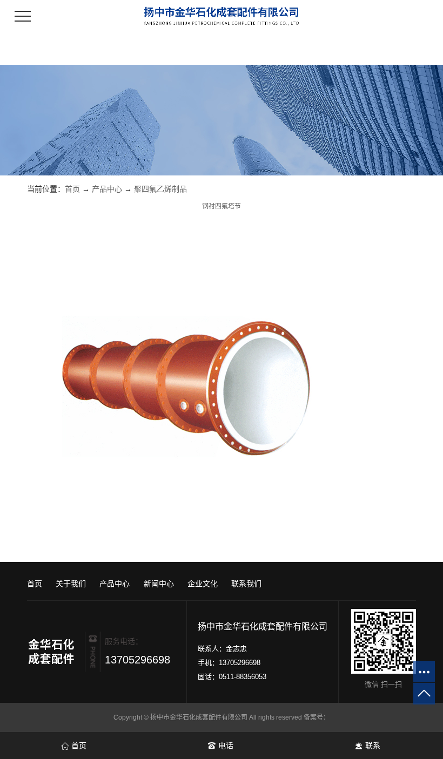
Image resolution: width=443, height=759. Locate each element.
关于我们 (71, 583)
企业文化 (202, 583)
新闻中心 (159, 583)
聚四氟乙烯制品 (160, 189)
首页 (72, 189)
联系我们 (246, 583)
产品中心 (107, 189)
